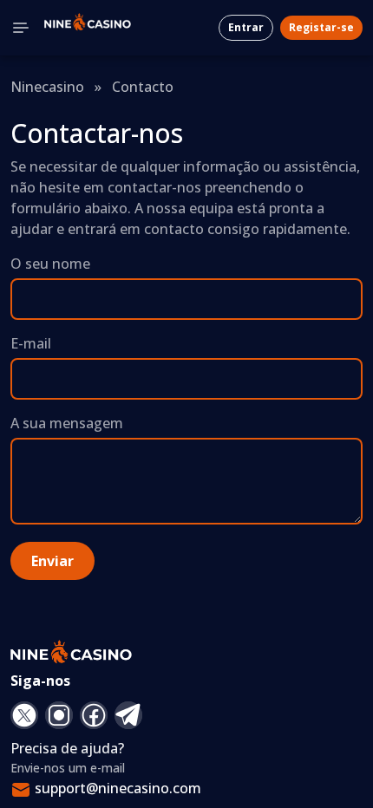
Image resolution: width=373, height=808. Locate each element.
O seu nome (50, 263)
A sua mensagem (66, 423)
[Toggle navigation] (20, 27)
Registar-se (321, 27)
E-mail (30, 343)
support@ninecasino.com (118, 788)
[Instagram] (59, 715)
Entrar (246, 27)
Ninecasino (47, 86)
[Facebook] (94, 715)
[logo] (87, 27)
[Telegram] (128, 715)
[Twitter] (24, 715)
